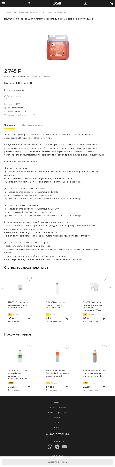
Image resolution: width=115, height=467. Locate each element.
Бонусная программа (57, 412)
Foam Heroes (17, 108)
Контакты (57, 427)
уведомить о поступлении (38, 76)
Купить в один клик (14, 90)
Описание (9, 125)
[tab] (9, 125)
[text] (85, 3)
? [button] (31, 83)
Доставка (32, 125)
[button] (57, 462)
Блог (57, 422)
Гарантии (57, 417)
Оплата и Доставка (57, 408)
